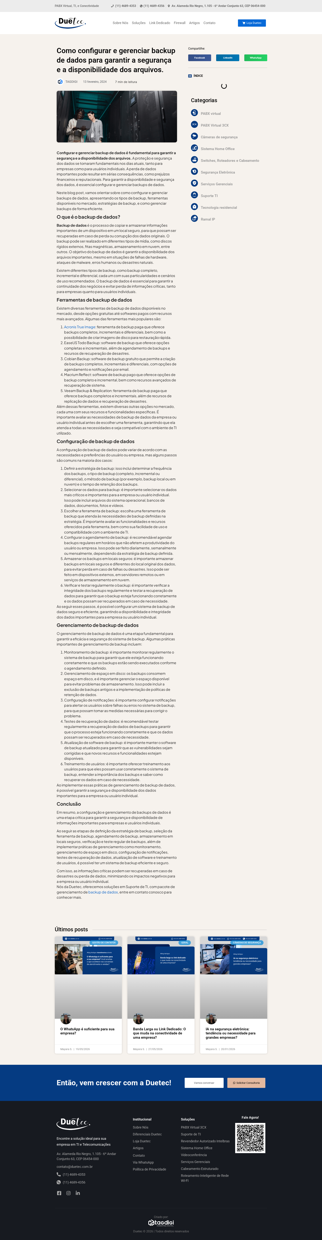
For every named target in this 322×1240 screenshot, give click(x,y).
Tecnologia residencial (219, 207)
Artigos (194, 23)
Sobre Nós (120, 23)
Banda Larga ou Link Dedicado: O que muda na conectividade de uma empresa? (159, 1033)
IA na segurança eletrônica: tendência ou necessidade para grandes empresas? (230, 1033)
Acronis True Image (79, 327)
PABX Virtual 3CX (215, 125)
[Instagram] (68, 1193)
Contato (209, 23)
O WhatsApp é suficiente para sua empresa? (87, 1031)
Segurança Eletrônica (218, 172)
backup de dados (103, 892)
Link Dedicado (159, 23)
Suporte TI (209, 196)
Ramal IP (208, 219)
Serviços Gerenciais (217, 184)
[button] (199, 57)
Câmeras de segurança (219, 137)
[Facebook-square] (59, 1193)
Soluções (139, 23)
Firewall (179, 23)
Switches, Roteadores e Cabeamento (230, 160)
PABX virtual (211, 113)
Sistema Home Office (218, 149)
